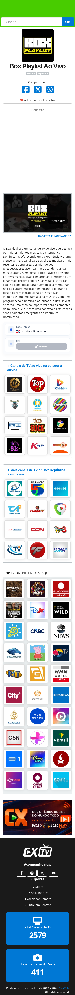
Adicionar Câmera (39, 899)
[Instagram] (32, 873)
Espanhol (43, 73)
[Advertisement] (37, 150)
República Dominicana (33, 331)
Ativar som (58, 221)
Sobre (39, 886)
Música (31, 73)
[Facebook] (26, 89)
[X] (38, 89)
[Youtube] (53, 873)
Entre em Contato (39, 905)
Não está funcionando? (54, 236)
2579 (37, 935)
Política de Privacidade (21, 988)
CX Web (64, 988)
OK (68, 22)
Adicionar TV (39, 892)
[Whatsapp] (50, 89)
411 (37, 972)
